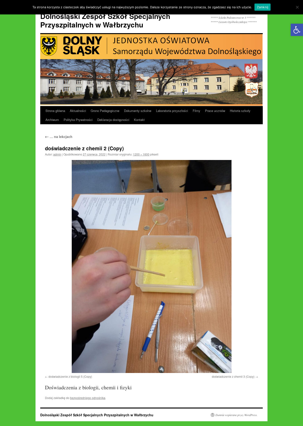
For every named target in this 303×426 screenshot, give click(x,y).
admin (57, 154)
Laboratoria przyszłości (172, 110)
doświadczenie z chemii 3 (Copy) (233, 376)
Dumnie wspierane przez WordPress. (236, 415)
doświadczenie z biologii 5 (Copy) (70, 376)
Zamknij (262, 7)
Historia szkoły (240, 110)
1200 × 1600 (141, 154)
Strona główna (55, 110)
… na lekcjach (58, 136)
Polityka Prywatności (78, 119)
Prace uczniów (215, 110)
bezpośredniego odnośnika (87, 398)
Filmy (196, 110)
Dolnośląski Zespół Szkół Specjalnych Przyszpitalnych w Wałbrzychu (105, 20)
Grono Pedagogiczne (105, 110)
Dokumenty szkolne (137, 110)
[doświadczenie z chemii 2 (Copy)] (151, 266)
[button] (297, 30)
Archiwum (52, 119)
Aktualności (78, 110)
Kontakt (139, 119)
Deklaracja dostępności (113, 119)
